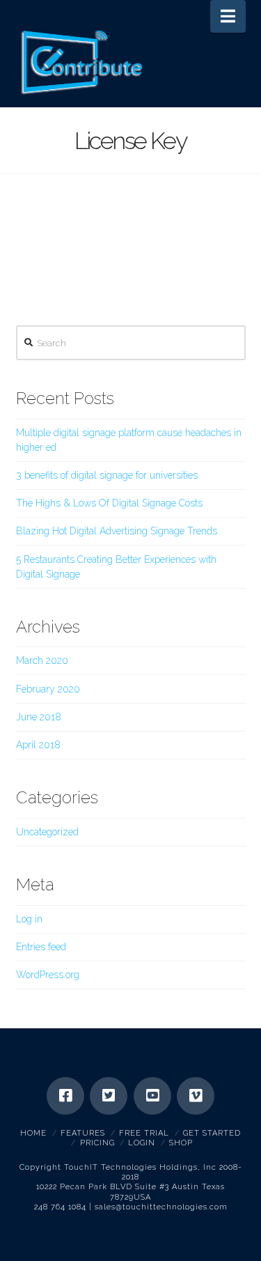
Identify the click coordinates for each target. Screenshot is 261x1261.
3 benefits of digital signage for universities (107, 475)
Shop (181, 1142)
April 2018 (38, 744)
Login (141, 1142)
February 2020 (48, 689)
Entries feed (41, 946)
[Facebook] (65, 1096)
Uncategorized (47, 831)
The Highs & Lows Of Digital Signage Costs (109, 503)
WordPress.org (47, 974)
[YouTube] (152, 1096)
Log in (29, 919)
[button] (228, 16)
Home (33, 1133)
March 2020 (42, 660)
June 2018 (38, 716)
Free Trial (144, 1133)
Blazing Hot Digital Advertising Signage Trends (116, 530)
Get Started (212, 1133)
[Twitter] (108, 1096)
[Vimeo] (195, 1096)
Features (83, 1133)
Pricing (97, 1142)
